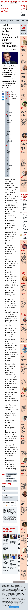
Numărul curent (10, 2)
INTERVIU (10, 20)
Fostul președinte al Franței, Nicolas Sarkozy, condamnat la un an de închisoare (9, 106)
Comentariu (5, 495)
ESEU (23, 20)
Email (3, 491)
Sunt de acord (14, 607)
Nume (3, 486)
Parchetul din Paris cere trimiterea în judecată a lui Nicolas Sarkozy (9, 121)
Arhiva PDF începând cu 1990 (4, 3)
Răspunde (14, 524)
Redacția (24, 1)
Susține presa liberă (23, 29)
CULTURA (17, 20)
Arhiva (15, 1)
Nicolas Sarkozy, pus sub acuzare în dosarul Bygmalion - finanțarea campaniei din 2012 (9, 137)
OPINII (5, 20)
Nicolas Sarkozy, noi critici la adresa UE (8, 171)
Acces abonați (4, 8)
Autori (19, 1)
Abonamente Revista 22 (4, 6)
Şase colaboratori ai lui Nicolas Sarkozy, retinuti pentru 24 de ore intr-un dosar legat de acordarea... (9, 156)
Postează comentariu (8, 502)
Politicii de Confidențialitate (15, 596)
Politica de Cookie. (6, 605)
